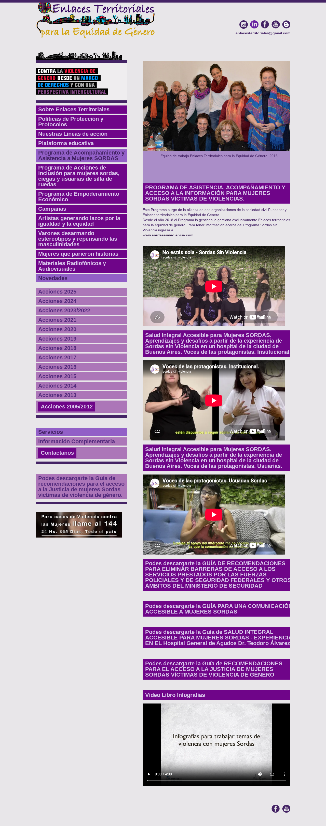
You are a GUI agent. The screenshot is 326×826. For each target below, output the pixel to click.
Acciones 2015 (57, 376)
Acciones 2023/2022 (64, 310)
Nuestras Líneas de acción (72, 134)
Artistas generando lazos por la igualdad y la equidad (79, 221)
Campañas (52, 209)
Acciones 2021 (57, 320)
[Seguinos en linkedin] (254, 24)
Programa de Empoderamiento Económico (78, 197)
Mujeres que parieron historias (78, 254)
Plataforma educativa (66, 143)
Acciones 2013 (57, 395)
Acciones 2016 (57, 367)
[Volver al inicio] (96, 19)
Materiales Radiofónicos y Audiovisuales (72, 266)
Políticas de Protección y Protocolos (70, 122)
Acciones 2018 (57, 348)
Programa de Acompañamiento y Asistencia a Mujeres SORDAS (81, 155)
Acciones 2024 (57, 301)
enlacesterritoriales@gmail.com (263, 33)
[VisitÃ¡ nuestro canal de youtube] (275, 24)
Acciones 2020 (57, 329)
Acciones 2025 (57, 291)
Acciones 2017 (57, 357)
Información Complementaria (76, 441)
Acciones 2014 (57, 386)
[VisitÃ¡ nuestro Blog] (286, 24)
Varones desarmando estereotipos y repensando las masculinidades (77, 239)
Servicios (50, 432)
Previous (140, 123)
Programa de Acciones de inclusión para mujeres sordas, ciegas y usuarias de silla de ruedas (78, 176)
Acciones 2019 (57, 338)
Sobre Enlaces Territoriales (74, 109)
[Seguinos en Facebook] (265, 24)
